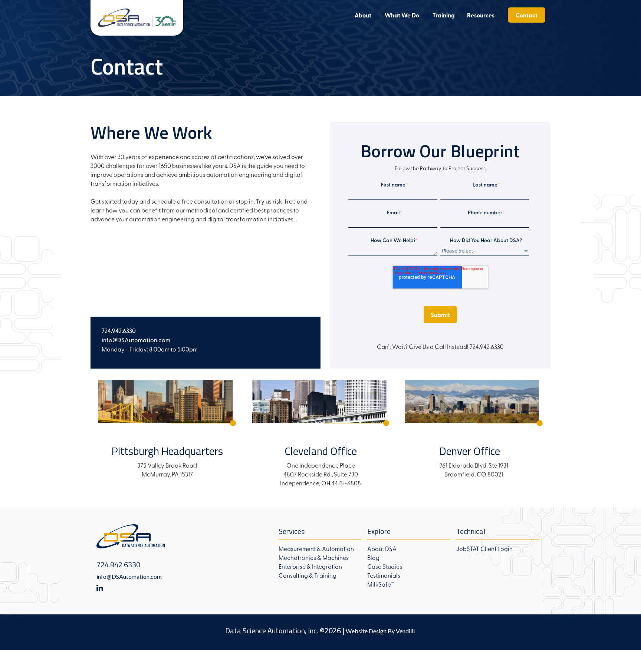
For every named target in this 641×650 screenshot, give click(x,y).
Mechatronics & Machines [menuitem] (314, 557)
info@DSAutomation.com (129, 576)
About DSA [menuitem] (382, 548)
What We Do (402, 15)
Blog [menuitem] (373, 557)
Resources (480, 15)
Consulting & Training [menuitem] (307, 575)
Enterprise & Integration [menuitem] (310, 566)
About (363, 15)
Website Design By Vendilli (380, 630)
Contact (527, 15)
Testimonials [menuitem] (383, 575)
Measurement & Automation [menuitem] (316, 548)
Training (444, 15)
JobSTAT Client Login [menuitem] (484, 548)
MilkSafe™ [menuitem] (380, 584)
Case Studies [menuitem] (384, 566)
